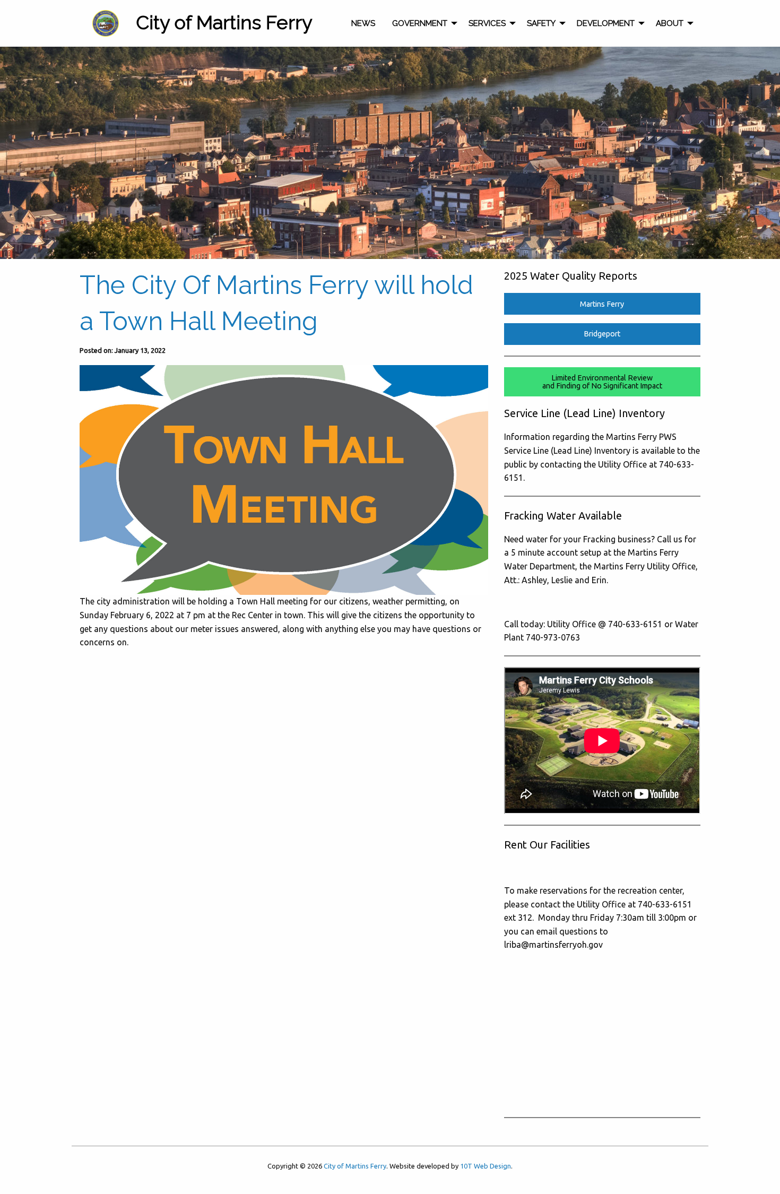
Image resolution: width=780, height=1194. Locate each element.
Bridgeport (602, 334)
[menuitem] (105, 23)
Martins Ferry (602, 304)
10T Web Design (485, 1166)
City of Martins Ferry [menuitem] (224, 22)
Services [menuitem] (487, 23)
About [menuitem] (669, 23)
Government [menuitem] (419, 23)
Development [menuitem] (606, 23)
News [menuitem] (363, 23)
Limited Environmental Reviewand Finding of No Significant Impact (602, 382)
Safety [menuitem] (541, 23)
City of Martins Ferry (355, 1166)
